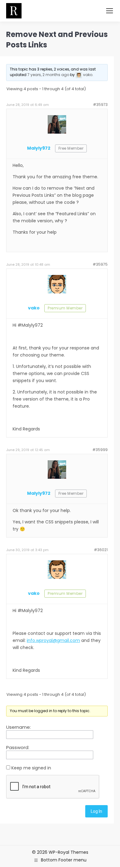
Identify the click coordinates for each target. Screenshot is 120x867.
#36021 (101, 549)
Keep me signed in (31, 768)
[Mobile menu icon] (109, 10)
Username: (18, 727)
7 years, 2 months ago (48, 74)
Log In (96, 811)
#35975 (100, 264)
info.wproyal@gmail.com (53, 640)
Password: (17, 747)
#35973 (100, 104)
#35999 (100, 449)
